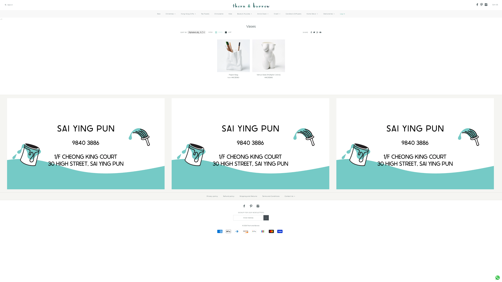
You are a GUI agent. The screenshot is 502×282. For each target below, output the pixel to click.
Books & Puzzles (244, 14)
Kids (230, 14)
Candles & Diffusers (293, 14)
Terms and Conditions (270, 196)
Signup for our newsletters (251, 212)
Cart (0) (495, 5)
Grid (220, 32)
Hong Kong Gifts (188, 14)
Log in (342, 14)
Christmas (171, 14)
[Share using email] (320, 32)
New (159, 14)
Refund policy (228, 196)
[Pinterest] (482, 4)
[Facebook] (477, 4)
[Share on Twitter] (314, 32)
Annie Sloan (263, 14)
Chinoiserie (219, 14)
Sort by (183, 32)
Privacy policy (212, 196)
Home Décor (312, 14)
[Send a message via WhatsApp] (498, 278)
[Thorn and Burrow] (251, 4)
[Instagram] (486, 4)
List (229, 32)
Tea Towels (205, 14)
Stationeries (329, 14)
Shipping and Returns (248, 196)
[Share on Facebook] (311, 32)
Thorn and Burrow (253, 226)
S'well (277, 14)
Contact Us (290, 196)
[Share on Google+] (317, 32)
